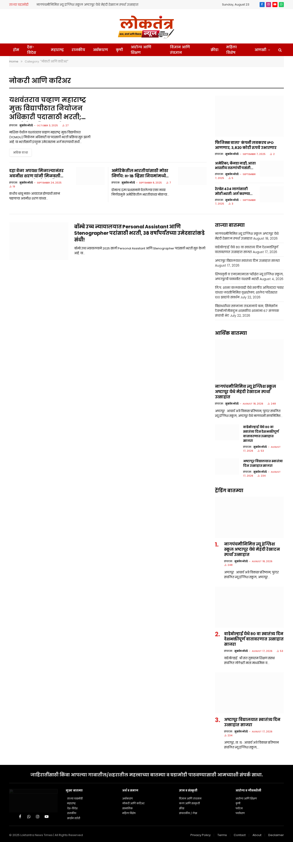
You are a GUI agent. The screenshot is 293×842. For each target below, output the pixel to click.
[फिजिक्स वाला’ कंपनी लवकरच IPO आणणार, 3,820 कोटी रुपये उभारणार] (249, 116)
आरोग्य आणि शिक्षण (141, 50)
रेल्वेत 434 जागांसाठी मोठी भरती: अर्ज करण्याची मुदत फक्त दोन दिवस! (234, 191)
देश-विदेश (31, 50)
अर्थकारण (100, 49)
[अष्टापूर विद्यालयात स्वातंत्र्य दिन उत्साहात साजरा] (227, 466)
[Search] (279, 50)
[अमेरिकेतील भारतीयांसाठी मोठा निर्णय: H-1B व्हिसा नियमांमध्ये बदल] (192, 176)
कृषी (119, 49)
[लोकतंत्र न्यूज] (146, 26)
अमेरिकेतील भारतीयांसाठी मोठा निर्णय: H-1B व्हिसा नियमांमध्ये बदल (139, 173)
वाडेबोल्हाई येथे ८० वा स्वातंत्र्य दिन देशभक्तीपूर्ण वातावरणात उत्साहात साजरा (246, 249)
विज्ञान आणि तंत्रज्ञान (180, 50)
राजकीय (78, 49)
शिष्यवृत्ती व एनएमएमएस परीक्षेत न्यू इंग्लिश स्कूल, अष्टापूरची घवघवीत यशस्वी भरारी (249, 276)
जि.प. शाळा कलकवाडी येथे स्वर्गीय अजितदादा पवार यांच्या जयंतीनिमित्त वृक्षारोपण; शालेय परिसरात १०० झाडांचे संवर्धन (249, 292)
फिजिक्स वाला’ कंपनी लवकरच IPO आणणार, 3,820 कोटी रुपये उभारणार (246, 145)
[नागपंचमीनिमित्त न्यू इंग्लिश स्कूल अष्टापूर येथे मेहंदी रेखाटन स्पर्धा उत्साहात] (249, 359)
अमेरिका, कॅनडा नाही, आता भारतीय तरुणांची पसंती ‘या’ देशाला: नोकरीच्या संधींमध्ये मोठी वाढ (235, 165)
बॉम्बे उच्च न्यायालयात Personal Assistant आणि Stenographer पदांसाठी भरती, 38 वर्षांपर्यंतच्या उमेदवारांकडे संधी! (139, 233)
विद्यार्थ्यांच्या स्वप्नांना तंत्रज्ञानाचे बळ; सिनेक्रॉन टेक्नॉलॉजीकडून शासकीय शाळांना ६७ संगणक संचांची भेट (247, 311)
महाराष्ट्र (57, 49)
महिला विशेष (231, 50)
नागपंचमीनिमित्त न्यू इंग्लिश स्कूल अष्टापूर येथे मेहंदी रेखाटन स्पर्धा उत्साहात (87, 5)
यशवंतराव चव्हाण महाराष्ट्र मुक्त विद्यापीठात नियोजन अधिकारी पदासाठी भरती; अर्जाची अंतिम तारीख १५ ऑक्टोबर (47, 108)
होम (16, 49)
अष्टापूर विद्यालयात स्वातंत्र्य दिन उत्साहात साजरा (247, 260)
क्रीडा (214, 49)
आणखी (260, 49)
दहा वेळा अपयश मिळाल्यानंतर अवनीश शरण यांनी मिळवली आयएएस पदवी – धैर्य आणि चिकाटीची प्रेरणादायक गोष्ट (36, 173)
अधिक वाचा (20, 152)
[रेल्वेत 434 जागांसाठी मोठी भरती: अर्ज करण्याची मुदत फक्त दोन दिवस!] (272, 194)
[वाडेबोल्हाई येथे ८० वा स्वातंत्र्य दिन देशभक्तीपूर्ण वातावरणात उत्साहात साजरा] (227, 432)
